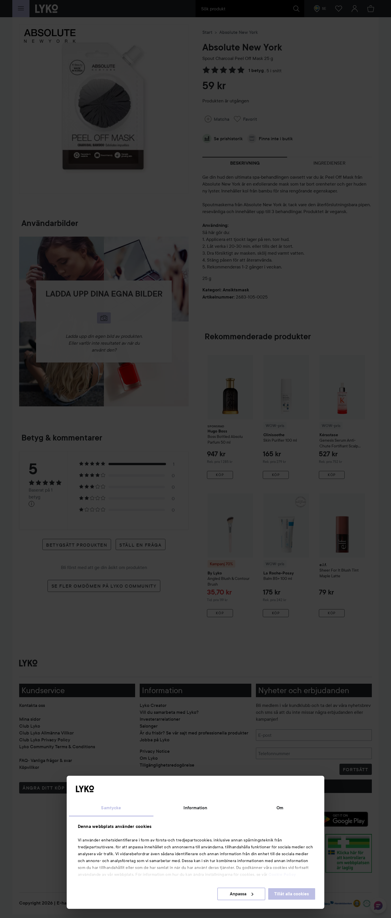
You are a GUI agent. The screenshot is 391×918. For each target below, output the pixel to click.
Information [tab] (195, 807)
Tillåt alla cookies (291, 893)
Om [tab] (280, 807)
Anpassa (238, 893)
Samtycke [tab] (111, 807)
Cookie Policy (282, 874)
